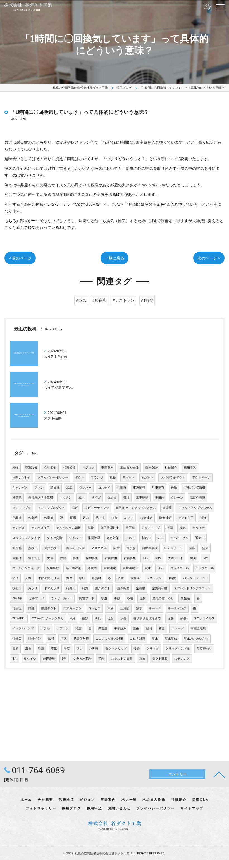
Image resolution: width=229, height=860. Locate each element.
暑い (86, 518)
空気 (54, 648)
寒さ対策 (113, 538)
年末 (155, 638)
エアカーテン (72, 608)
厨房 (193, 558)
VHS (160, 538)
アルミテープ (151, 528)
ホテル (45, 628)
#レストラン (124, 300)
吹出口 (17, 588)
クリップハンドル (177, 648)
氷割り (94, 648)
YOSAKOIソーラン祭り (48, 618)
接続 (136, 648)
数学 (139, 608)
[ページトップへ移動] (219, 774)
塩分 (111, 618)
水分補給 (146, 518)
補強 (203, 518)
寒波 (104, 598)
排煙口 (17, 638)
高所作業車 (197, 498)
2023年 (17, 598)
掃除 (192, 548)
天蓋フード (175, 558)
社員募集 (130, 558)
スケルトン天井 (122, 659)
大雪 (50, 558)
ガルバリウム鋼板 (68, 528)
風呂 (81, 498)
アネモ (130, 538)
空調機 (140, 588)
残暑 (183, 618)
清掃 (205, 548)
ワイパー (75, 538)
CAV (146, 558)
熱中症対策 (73, 568)
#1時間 (147, 300)
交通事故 (53, 568)
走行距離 (49, 659)
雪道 (15, 648)
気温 (69, 578)
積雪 (121, 578)
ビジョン (88, 467)
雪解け (17, 558)
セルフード (36, 598)
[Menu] (220, 6)
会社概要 (50, 467)
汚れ (98, 618)
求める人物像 (129, 467)
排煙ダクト (48, 608)
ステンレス (182, 659)
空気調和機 (159, 588)
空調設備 (31, 467)
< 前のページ (20, 258)
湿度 (67, 648)
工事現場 (142, 498)
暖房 (143, 598)
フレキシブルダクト (51, 508)
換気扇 (17, 498)
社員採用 (111, 558)
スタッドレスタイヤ (26, 538)
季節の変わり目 (48, 578)
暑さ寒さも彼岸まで (147, 618)
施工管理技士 (110, 528)
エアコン (62, 628)
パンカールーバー (195, 578)
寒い (82, 578)
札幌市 (121, 488)
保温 (161, 568)
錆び (85, 618)
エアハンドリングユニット (192, 588)
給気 (85, 588)
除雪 (116, 548)
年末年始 (171, 638)
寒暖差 (92, 568)
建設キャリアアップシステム (136, 508)
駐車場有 (158, 488)
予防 (64, 638)
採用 (63, 558)
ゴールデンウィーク (26, 568)
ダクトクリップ (116, 648)
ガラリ (32, 588)
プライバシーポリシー (52, 477)
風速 (148, 568)
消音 (15, 578)
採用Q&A (151, 467)
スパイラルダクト (173, 477)
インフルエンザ (23, 628)
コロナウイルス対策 (109, 638)
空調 (170, 528)
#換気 (81, 300)
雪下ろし (34, 558)
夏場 (73, 518)
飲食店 (135, 578)
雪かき (130, 548)
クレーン (177, 498)
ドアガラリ (51, 588)
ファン (39, 488)
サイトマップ (192, 808)
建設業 (167, 508)
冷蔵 (110, 608)
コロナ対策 (137, 638)
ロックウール (204, 568)
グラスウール (179, 568)
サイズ (96, 498)
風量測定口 (130, 568)
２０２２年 (99, 548)
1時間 (172, 578)
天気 (28, 578)
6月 (72, 618)
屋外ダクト (102, 588)
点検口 (32, 548)
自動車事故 (150, 548)
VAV (158, 558)
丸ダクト (148, 477)
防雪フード (86, 598)
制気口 (146, 538)
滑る (28, 648)
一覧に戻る (114, 258)
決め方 (111, 498)
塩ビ (75, 508)
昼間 (149, 628)
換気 (183, 528)
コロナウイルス (204, 618)
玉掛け (159, 498)
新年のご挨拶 (75, 548)
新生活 (185, 598)
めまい (128, 518)
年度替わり (204, 648)
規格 (113, 477)
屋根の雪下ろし (163, 598)
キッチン (65, 498)
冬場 (130, 598)
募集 (76, 558)
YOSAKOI (18, 618)
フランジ (97, 477)
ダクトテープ (201, 477)
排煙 (31, 608)
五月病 (124, 608)
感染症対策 (81, 638)
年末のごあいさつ (196, 638)
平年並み (120, 628)
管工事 (130, 528)
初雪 (162, 628)
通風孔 (17, 548)
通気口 (199, 538)
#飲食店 (99, 300)
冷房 (78, 628)
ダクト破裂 (160, 659)
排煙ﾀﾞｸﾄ (34, 638)
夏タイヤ (30, 659)
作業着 (32, 518)
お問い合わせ (21, 477)
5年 (64, 659)
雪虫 (136, 628)
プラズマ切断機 (194, 488)
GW (205, 558)
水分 (123, 618)
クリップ (152, 648)
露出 (142, 659)
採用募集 (92, 558)
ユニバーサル (179, 538)
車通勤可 (139, 488)
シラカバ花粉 (82, 659)
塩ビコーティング (97, 508)
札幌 (15, 467)
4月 (14, 659)
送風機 (54, 488)
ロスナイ (104, 488)
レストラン (154, 578)
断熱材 (96, 578)
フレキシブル (21, 508)
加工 (69, 488)
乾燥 (41, 648)
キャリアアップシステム (195, 508)
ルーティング (177, 608)
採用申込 (190, 467)
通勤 (174, 488)
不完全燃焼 (198, 628)
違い (80, 648)
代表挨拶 (69, 467)
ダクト (79, 477)
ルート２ (155, 608)
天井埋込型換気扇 (40, 498)
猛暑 (171, 618)
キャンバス (20, 488)
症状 (114, 518)
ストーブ (177, 628)
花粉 (101, 659)
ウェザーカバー (61, 598)
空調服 (17, 518)
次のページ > (208, 258)
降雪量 (102, 628)
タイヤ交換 (54, 538)
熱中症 (100, 518)
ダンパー (85, 488)
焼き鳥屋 (123, 588)
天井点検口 (51, 548)
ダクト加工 (186, 518)
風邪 (51, 638)
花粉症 (17, 608)
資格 (126, 498)
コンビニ (94, 608)
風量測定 (110, 568)
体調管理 (94, 538)
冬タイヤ (198, 528)
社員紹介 (171, 467)
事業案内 (107, 467)
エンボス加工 (40, 528)
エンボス (18, 528)
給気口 (70, 588)
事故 (117, 598)
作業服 (48, 518)
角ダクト (129, 477)
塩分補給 (165, 518)
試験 (91, 528)
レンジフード (173, 548)
